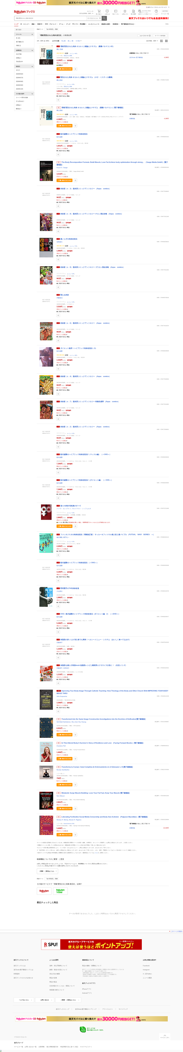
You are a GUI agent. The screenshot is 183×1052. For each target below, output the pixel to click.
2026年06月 (19, 74)
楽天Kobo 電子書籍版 (136, 57)
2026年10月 (19, 89)
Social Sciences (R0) (69, 823)
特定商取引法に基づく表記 (69, 1047)
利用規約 (17, 974)
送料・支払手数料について (58, 965)
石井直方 (66, 668)
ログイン (89, 11)
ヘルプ (156, 14)
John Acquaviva (62, 696)
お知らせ (107, 14)
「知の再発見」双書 (51, 29)
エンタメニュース (93, 24)
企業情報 (41, 1047)
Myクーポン (115, 14)
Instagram (146, 969)
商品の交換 (53, 978)
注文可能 (18, 54)
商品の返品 (53, 982)
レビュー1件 (71, 302)
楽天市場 (165, 11)
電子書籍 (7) (20, 42)
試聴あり (18, 105)
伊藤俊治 (59, 298)
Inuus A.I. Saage (62, 167)
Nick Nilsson (61, 796)
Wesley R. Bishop (62, 820)
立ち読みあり (20, 101)
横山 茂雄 (60, 49)
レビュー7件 (73, 246)
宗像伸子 (59, 642)
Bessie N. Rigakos (75, 820)
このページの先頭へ (177, 931)
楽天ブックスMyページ (145, 14)
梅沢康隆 (59, 537)
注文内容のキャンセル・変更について (62, 986)
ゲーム (61, 24)
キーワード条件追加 (160, 35)
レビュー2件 (71, 84)
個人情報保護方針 (52, 1047)
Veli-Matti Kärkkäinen (64, 722)
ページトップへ (164, 1037)
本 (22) (18, 38)
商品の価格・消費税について (91, 965)
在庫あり (18, 58)
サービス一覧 (165, 14)
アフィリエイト (107, 1009)
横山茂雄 (59, 80)
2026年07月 (19, 77)
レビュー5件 (73, 141)
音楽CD (39, 24)
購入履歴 (133, 14)
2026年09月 (19, 85)
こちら (96, 852)
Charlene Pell (61, 746)
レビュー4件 (73, 53)
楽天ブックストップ (62, 1009)
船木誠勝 (59, 137)
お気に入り (125, 14)
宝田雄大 (59, 242)
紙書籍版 (132, 118)
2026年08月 (19, 81)
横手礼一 (66, 537)
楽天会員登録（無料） (85, 13)
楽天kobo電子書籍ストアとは (23, 969)
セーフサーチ (144, 35)
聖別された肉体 (68, 55)
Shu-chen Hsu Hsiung (78, 722)
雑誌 (33, 24)
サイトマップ (123, 1009)
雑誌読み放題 (105, 24)
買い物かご (99, 14)
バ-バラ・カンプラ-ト (64, 508)
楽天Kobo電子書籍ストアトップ (85, 1009)
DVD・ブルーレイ (50, 24)
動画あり (18, 109)
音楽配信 (115, 24)
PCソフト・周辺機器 (78, 24)
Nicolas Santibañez (63, 770)
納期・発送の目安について (58, 969)
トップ (16, 24)
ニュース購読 (147, 978)
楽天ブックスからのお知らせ (23, 978)
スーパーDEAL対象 (22, 97)
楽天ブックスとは (20, 965)
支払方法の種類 (54, 974)
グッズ (68, 24)
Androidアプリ (87, 993)
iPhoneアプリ (86, 989)
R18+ (167, 24)
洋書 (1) (18, 45)
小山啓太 (59, 591)
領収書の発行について (56, 990)
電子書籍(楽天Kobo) (127, 24)
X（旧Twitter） (148, 974)
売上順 (63, 41)
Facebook (146, 965)
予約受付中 (19, 61)
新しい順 (70, 41)
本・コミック (24, 24)
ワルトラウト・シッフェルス (81, 508)
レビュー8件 (73, 355)
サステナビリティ (86, 1047)
